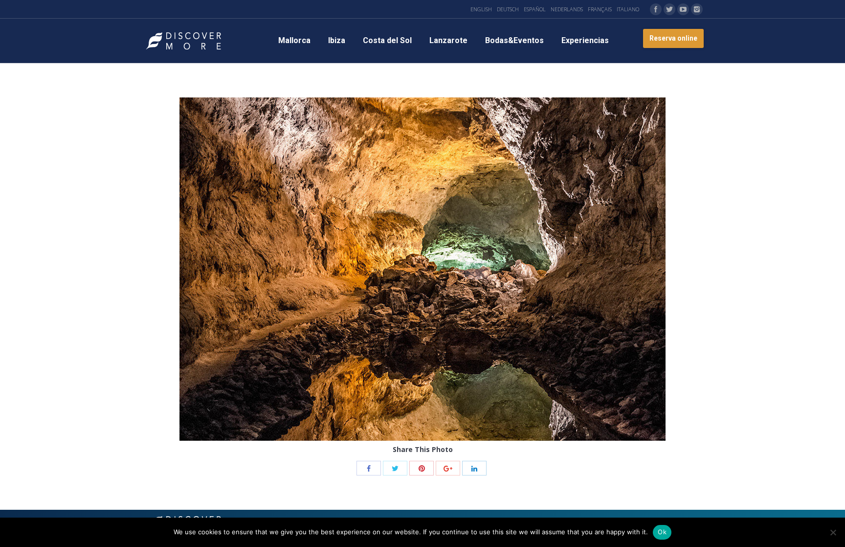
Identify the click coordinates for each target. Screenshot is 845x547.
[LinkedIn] (474, 468)
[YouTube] (683, 9)
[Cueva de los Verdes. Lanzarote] (422, 269)
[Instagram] (697, 9)
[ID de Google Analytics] (448, 468)
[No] (833, 532)
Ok (662, 532)
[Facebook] (656, 9)
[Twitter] (669, 9)
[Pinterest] (421, 468)
